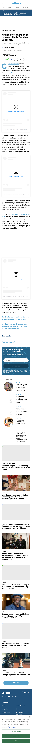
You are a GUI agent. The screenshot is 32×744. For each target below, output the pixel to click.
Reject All (16, 736)
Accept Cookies (16, 740)
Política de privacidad (8, 371)
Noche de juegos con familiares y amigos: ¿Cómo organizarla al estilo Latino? (16, 467)
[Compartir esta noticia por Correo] (20, 59)
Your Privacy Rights (16, 731)
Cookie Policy (12, 727)
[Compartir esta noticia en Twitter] (16, 59)
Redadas (25, 7)
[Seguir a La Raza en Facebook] (2, 696)
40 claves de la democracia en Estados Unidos (20, 421)
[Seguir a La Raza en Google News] (12, 696)
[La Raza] (16, 3)
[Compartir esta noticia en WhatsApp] (7, 59)
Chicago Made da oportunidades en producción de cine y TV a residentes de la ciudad (16, 616)
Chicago (17, 7)
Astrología (5, 492)
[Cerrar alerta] (30, 11)
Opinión (18, 709)
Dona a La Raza (7, 7)
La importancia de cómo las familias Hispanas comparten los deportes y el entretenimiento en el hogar (16, 526)
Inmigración (5, 709)
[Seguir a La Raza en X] (5, 696)
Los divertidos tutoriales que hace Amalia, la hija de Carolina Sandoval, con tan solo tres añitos (15, 326)
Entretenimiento (11, 30)
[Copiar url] (25, 59)
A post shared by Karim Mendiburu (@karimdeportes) (17, 194)
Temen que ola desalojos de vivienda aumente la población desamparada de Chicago (22, 399)
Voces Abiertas (6, 712)
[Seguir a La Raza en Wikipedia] (16, 696)
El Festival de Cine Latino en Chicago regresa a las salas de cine (16, 674)
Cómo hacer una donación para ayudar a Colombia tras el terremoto (14, 13)
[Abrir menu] (2, 3)
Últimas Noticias (20, 706)
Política (18, 418)
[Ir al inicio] (8, 693)
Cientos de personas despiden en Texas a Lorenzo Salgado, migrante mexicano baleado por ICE (21, 387)
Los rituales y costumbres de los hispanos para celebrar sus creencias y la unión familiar (15, 497)
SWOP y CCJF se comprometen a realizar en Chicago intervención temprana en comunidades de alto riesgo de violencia (22, 436)
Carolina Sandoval (9, 339)
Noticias (18, 382)
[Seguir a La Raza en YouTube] (9, 696)
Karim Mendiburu (8, 342)
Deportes (5, 522)
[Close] (30, 717)
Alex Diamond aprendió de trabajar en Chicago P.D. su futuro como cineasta (15, 645)
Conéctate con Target (8, 463)
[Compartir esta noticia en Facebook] (11, 59)
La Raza (4, 30)
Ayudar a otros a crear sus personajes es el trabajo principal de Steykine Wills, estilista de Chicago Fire (15, 556)
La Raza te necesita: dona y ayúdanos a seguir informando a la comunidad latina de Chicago (21, 411)
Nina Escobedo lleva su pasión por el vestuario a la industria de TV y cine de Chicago (15, 587)
